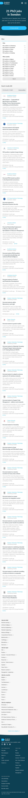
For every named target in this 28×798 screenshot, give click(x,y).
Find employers (4, 753)
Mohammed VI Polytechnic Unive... (9, 709)
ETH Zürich (4, 714)
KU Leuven (4, 704)
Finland (3, 697)
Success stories (4, 786)
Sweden (14, 96)
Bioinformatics (5, 637)
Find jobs (3, 750)
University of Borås (11, 222)
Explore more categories (13, 731)
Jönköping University (12, 275)
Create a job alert (14, 28)
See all (14, 79)
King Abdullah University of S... (8, 727)
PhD (5, 118)
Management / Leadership (7, 672)
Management (18, 772)
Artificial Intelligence (6, 625)
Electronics (4, 644)
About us (3, 755)
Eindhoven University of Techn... (9, 719)
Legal (2, 793)
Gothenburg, (10, 149)
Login (2, 758)
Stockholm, (10, 96)
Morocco (4, 692)
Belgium (4, 677)
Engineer (3, 664)
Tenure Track (4, 667)
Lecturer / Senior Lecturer (7, 662)
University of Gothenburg (13, 148)
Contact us (3, 763)
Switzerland (4, 684)
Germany (4, 687)
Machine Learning (6, 622)
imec (3, 722)
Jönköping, (9, 276)
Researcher (4, 660)
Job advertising (4, 778)
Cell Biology (4, 640)
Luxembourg (4, 689)
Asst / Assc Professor (20, 760)
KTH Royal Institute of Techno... (9, 717)
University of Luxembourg (7, 707)
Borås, (8, 224)
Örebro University (11, 319)
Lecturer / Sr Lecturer (20, 758)
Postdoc (4, 652)
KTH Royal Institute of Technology (15, 123)
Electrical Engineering (6, 627)
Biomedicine (4, 642)
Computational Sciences (7, 635)
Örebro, (9, 321)
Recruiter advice (5, 788)
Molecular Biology (6, 632)
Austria (3, 694)
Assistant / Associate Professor (9, 655)
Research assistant (6, 669)
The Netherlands (5, 682)
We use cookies (7, 793)
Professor (4, 657)
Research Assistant (19, 770)
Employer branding (5, 783)
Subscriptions (4, 781)
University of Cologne (6, 724)
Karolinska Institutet (11, 95)
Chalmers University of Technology (15, 298)
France (3, 699)
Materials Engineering (6, 630)
